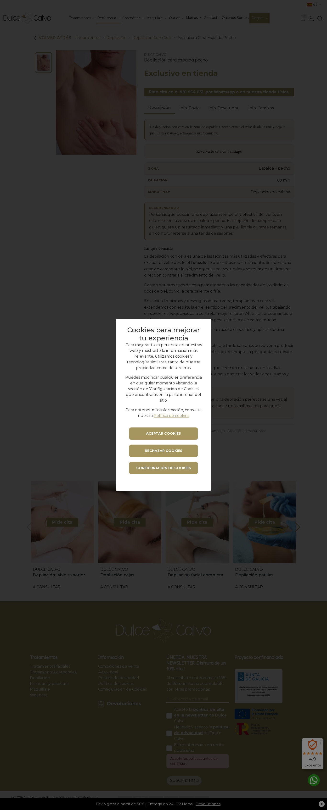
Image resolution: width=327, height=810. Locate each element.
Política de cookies (171, 416)
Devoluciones (208, 804)
